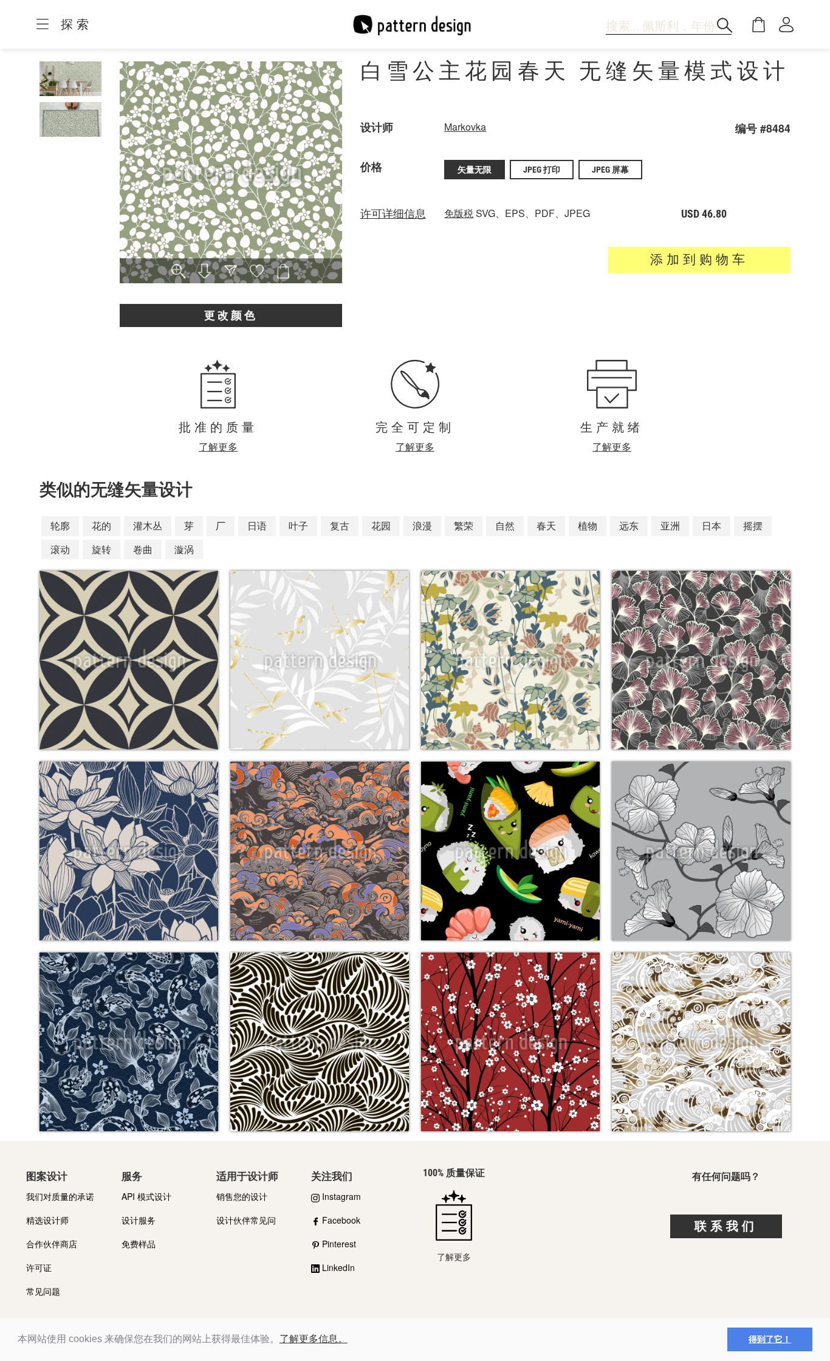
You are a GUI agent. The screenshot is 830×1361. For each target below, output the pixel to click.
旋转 (101, 549)
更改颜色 (231, 315)
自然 (505, 525)
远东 (629, 525)
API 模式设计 (146, 1196)
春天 (546, 525)
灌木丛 (147, 525)
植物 (587, 525)
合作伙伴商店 (51, 1244)
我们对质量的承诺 (60, 1196)
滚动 (60, 549)
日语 (257, 525)
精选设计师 (47, 1220)
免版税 (458, 213)
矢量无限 (475, 169)
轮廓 (60, 525)
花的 (101, 525)
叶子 (298, 525)
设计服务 (139, 1220)
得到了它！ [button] (770, 1339)
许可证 (39, 1267)
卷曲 (143, 549)
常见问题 (43, 1291)
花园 (381, 525)
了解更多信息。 (314, 1339)
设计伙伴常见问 (246, 1220)
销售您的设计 (241, 1196)
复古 (339, 525)
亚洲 (670, 525)
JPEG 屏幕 (610, 169)
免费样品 (139, 1244)
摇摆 (753, 525)
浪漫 (422, 525)
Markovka (465, 127)
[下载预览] (204, 272)
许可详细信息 (393, 214)
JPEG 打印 (541, 169)
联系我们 (726, 1226)
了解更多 (218, 446)
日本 (711, 525)
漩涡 (184, 549)
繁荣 (463, 525)
